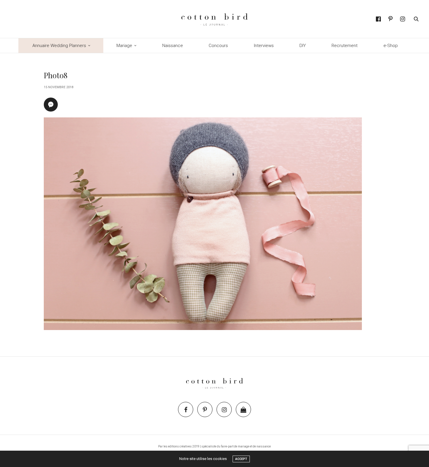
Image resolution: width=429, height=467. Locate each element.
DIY (302, 45)
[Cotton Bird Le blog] (214, 19)
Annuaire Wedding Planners (59, 45)
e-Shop (390, 45)
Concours (218, 45)
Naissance (172, 45)
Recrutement (345, 45)
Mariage (124, 45)
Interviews (264, 45)
